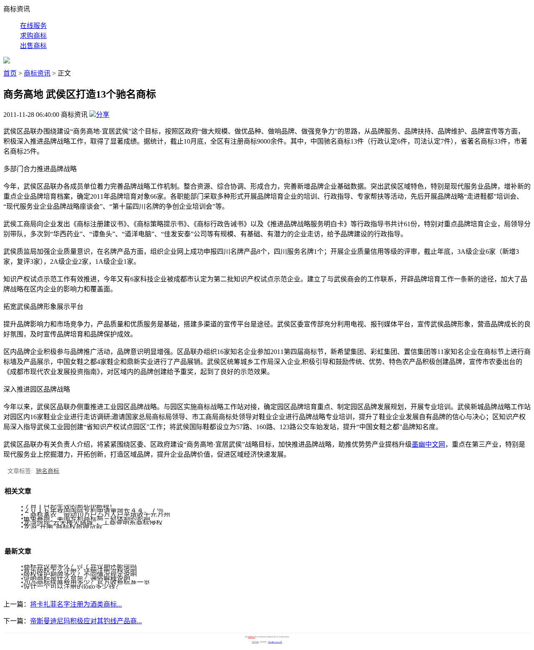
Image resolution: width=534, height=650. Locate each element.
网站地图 (255, 642)
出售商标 (33, 45)
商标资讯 (37, 73)
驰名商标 (47, 471)
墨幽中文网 (428, 444)
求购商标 (33, 35)
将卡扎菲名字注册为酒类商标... (76, 604)
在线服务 (33, 25)
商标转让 (251, 637)
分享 (102, 114)
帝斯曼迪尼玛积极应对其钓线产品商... (86, 621)
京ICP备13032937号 (275, 642)
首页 (10, 73)
